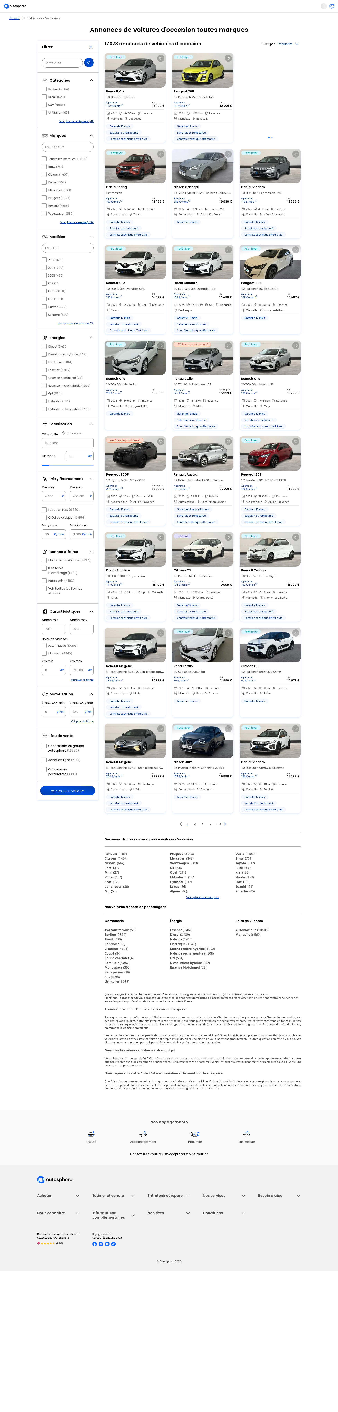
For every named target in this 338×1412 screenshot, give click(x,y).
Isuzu (242, 928)
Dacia (57, 194)
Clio (55, 310)
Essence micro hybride (69, 397)
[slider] (50, 477)
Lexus (178, 899)
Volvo (113, 890)
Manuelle (60, 665)
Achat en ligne (64, 771)
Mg (111, 904)
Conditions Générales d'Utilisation (224, 1312)
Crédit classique (67, 529)
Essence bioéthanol (65, 389)
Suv (113, 1011)
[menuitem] (42, 20)
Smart (243, 918)
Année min (50, 631)
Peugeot (59, 209)
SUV (56, 116)
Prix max (76, 499)
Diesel (57, 358)
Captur (56, 303)
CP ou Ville (50, 446)
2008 (56, 271)
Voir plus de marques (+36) (77, 234)
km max (76, 673)
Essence (59, 381)
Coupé (113, 988)
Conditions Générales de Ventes (223, 1339)
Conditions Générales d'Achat (221, 1345)
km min (47, 673)
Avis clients (44, 1325)
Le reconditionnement (106, 1317)
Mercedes (59, 202)
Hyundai (181, 895)
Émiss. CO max (81, 714)
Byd (110, 923)
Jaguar (178, 914)
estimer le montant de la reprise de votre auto (222, 1119)
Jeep (111, 914)
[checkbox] (44, 100)
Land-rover (117, 899)
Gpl (55, 405)
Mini (112, 885)
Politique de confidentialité (219, 1319)
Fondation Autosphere (162, 1312)
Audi (244, 881)
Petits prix (61, 592)
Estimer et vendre (88, 20)
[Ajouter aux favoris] (160, 71)
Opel (178, 885)
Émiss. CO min (53, 714)
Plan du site (210, 1359)
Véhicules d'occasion (50, 1241)
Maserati (114, 918)
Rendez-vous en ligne (161, 1241)
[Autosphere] (18, 8)
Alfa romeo (248, 909)
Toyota (245, 876)
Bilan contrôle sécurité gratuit (166, 1254)
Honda (178, 923)
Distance (49, 467)
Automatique (63, 657)
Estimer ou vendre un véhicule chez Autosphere (110, 1243)
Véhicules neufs (47, 1248)
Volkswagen (61, 225)
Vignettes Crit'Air (102, 1323)
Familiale (117, 997)
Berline (58, 100)
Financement (211, 1241)
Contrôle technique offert (163, 1261)
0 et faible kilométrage (63, 582)
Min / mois (50, 537)
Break (56, 108)
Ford (112, 881)
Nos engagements (48, 1319)
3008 (56, 287)
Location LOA (64, 521)
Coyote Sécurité (213, 1267)
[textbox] (80, 468)
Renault (58, 217)
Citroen (58, 186)
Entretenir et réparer (143, 20)
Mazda (178, 909)
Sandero (58, 326)
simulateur (173, 1093)
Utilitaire (59, 124)
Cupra (113, 909)
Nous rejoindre (46, 1339)
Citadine (116, 983)
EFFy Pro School (157, 1319)
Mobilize (114, 928)
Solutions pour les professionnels (224, 1284)
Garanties (209, 1248)
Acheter (41, 20)
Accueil (14, 31)
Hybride (59, 413)
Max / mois (78, 537)
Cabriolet (115, 979)
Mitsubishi (182, 890)
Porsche (245, 904)
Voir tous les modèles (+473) (76, 335)
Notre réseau (242, 20)
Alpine (178, 904)
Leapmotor (247, 914)
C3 (53, 295)
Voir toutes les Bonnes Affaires (65, 602)
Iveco (242, 923)
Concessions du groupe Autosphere (66, 760)
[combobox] (68, 455)
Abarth (178, 918)
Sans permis (117, 1007)
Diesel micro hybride (67, 366)
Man (111, 932)
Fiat (243, 895)
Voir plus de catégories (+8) (76, 132)
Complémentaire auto (216, 1261)
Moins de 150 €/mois (69, 572)
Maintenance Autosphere (164, 1248)
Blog (150, 1349)
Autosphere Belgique (161, 1332)
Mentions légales (214, 1352)
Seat (112, 895)
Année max (78, 631)
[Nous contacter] (330, 8)
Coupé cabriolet (119, 993)
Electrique (60, 374)
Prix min (48, 499)
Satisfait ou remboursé (217, 1254)
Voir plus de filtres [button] (82, 691)
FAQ (260, 1248)
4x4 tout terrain (120, 965)
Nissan (114, 876)
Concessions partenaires (62, 783)
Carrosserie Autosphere (163, 1267)
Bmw (55, 178)
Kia (242, 885)
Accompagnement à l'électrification (215, 1276)
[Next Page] (240, 836)
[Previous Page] (165, 836)
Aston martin (183, 928)
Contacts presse (47, 1332)
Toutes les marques (67, 170)
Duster (57, 318)
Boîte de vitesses (55, 651)
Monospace (117, 1002)
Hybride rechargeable (69, 420)
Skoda (245, 890)
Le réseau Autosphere (161, 1325)
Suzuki (244, 899)
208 (55, 279)
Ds (176, 881)
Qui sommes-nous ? (49, 1312)
